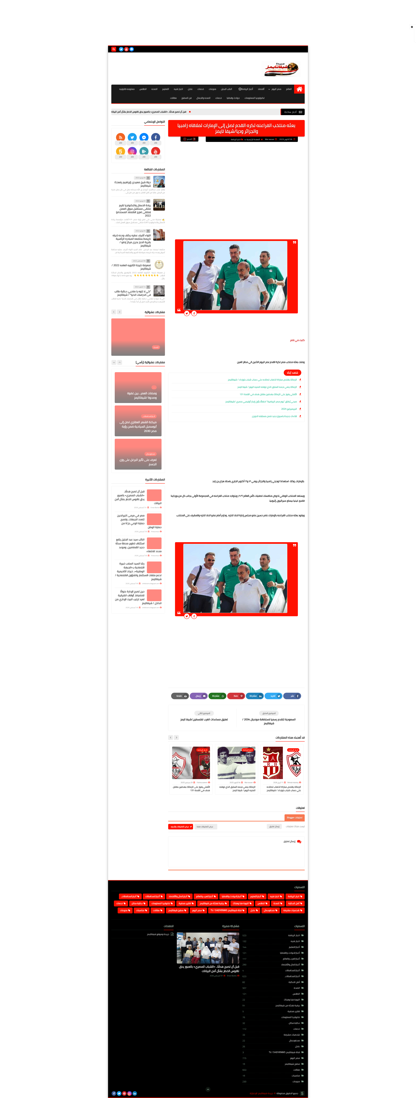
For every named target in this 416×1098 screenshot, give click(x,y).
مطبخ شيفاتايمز (175, 910)
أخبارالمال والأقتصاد (178, 896)
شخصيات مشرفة (291, 910)
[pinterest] (124, 1093)
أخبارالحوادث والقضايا (232, 896)
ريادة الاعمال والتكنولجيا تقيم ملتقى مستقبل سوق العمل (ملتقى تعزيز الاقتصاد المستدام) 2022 (133, 210)
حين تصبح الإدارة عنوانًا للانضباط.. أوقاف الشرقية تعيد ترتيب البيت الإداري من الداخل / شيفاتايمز (138, 597)
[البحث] (113, 49)
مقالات (173, 98)
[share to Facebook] (194, 313)
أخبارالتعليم (255, 896)
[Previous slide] (119, 311)
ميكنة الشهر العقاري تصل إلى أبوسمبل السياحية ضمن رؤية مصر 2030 (138, 393)
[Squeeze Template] (302, 1093)
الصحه (154, 89)
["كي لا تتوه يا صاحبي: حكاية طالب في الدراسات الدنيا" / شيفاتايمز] (159, 291)
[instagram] (129, 1093)
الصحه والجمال (203, 98)
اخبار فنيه (178, 89)
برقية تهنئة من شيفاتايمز (212, 903)
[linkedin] (134, 1093)
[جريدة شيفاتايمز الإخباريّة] (281, 68)
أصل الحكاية (293, 903)
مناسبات (140, 910)
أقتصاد (261, 89)
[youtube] (126, 49)
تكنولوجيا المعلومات (254, 98)
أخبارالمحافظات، (128, 896)
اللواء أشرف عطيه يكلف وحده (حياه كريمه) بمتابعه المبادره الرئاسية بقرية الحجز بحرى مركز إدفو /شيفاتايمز (132, 240)
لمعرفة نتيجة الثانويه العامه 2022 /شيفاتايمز (131, 267)
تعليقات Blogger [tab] (294, 817)
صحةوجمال (269, 910)
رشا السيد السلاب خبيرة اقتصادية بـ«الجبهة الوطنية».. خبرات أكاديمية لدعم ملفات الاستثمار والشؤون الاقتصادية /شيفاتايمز (138, 571)
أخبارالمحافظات (152, 896)
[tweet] (187, 313)
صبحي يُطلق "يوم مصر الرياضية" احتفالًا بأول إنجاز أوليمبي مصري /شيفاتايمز (261, 401)
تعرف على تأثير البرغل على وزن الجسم (138, 429)
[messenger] (131, 49)
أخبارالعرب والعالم (204, 896)
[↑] (208, 1089)
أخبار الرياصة (247, 89)
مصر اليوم (276, 89)
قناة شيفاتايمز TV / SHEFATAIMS (226, 910)
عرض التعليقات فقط (205, 826)
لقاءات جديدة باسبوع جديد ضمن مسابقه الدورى (274, 416)
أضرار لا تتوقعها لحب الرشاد (140, 464)
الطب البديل (226, 89)
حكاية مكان (137, 903)
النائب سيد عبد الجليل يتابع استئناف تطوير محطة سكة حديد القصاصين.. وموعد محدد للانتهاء (139, 545)
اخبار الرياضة (235, 139)
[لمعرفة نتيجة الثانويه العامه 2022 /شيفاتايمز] (159, 265)
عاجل (190, 89)
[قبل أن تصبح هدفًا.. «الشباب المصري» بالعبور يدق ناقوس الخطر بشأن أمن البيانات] (154, 495)
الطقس (143, 89)
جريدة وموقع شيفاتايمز (158, 934)
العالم (289, 89)
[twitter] (121, 49)
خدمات (200, 89)
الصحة (276, 903)
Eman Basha (232, 975)
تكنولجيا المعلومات (160, 903)
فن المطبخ (187, 98)
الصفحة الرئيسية (253, 139)
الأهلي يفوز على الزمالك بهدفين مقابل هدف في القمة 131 (268, 394)
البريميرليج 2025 (289, 409)
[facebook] (114, 1093)
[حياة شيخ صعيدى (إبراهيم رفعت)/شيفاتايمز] (159, 182)
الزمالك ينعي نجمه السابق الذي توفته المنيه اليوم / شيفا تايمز (267, 387)
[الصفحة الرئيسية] (299, 89)
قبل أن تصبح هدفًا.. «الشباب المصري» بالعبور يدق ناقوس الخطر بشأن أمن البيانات (187, 112)
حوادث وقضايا (233, 98)
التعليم (165, 89)
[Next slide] (170, 737)
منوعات (212, 89)
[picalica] (140, 1093)
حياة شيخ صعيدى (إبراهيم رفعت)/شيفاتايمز (132, 184)
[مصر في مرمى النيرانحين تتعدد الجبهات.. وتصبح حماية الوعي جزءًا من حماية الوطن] (154, 519)
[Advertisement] (208, 22)
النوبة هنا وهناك (241, 903)
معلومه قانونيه (127, 89)
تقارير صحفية (185, 903)
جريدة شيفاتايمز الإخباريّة (261, 1093)
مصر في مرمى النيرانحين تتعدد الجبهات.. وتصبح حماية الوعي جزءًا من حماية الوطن (139, 521)
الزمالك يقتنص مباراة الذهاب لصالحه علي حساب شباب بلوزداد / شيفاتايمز (262, 380)
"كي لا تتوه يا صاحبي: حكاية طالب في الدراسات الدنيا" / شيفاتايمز (132, 293)
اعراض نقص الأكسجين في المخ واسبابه (141, 346)
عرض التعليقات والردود (180, 826)
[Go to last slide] (176, 737)
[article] (204, 716)
